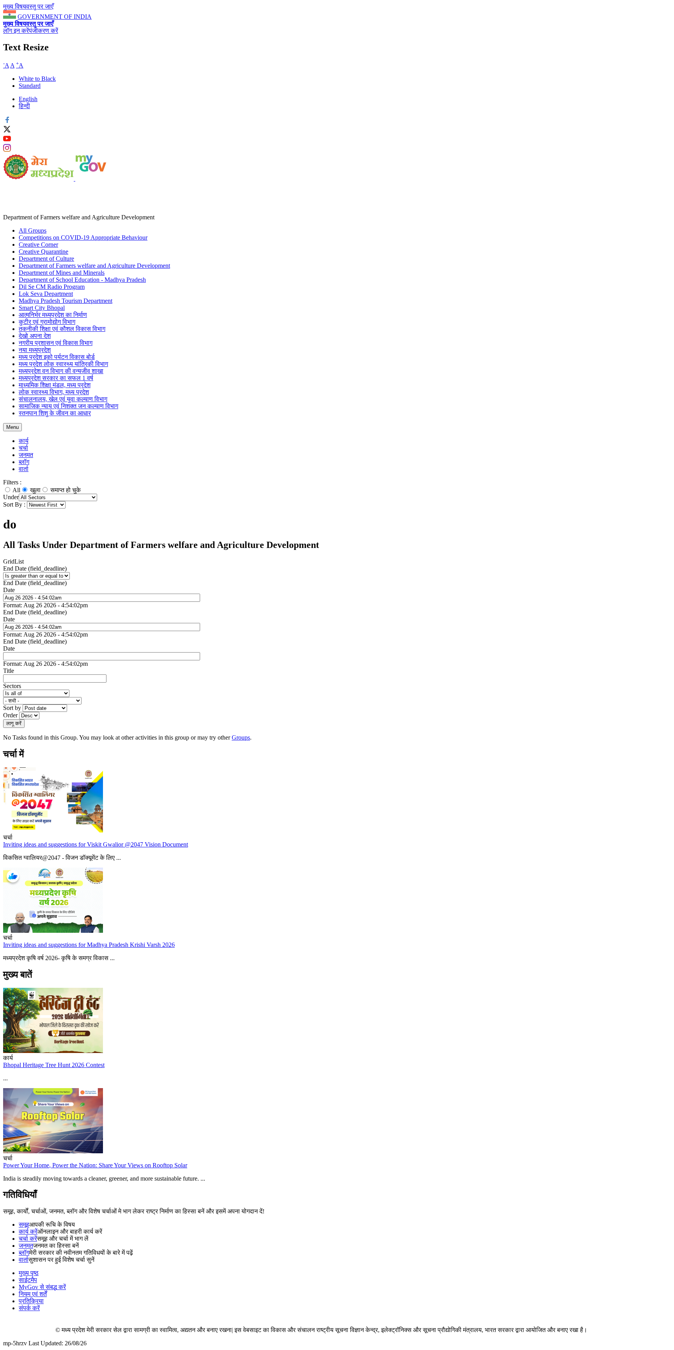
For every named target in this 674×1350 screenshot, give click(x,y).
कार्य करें (28, 1231)
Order (11, 715)
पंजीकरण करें (43, 30)
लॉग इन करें (16, 30)
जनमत (26, 455)
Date (9, 590)
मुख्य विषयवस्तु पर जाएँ (28, 6)
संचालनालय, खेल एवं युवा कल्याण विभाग (63, 399)
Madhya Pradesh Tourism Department (65, 300)
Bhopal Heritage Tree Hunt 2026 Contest (54, 1065)
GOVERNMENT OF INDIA (55, 16)
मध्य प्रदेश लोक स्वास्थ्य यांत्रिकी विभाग (63, 364)
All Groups (32, 230)
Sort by (13, 707)
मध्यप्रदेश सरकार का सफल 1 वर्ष (56, 378)
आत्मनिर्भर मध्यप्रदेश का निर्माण (53, 314)
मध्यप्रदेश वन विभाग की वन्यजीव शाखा (61, 371)
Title (8, 670)
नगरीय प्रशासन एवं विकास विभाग (55, 343)
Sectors (12, 686)
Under (11, 497)
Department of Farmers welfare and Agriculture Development (94, 265)
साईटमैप (28, 1280)
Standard (30, 85)
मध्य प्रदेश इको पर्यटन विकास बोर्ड (57, 357)
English (28, 99)
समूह (24, 1224)
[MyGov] (90, 178)
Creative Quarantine (43, 251)
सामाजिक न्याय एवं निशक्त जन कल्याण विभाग (68, 406)
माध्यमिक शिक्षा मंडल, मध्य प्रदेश (54, 385)
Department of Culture (46, 258)
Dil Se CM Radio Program (52, 286)
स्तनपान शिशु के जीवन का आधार (55, 413)
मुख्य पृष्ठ (29, 1273)
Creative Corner (38, 244)
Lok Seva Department (46, 293)
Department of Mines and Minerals (62, 272)
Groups (241, 737)
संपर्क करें (29, 1308)
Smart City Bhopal (42, 307)
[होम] (39, 178)
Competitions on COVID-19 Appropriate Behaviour (83, 237)
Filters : (12, 482)
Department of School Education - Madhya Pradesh (82, 279)
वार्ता (23, 469)
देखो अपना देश (35, 336)
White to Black (37, 78)
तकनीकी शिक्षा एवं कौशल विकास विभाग (62, 328)
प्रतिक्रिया (31, 1301)
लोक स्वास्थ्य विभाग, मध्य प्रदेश (54, 392)
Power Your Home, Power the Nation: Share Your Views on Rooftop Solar (95, 1165)
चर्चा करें (28, 1238)
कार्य (23, 441)
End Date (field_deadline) (35, 568)
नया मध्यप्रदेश (35, 350)
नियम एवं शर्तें (33, 1294)
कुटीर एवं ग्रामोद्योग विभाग (47, 321)
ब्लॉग (24, 462)
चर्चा (23, 448)
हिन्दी (24, 106)
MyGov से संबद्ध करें (42, 1287)
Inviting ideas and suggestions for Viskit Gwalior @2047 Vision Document (95, 844)
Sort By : (14, 504)
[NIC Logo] (29, 1330)
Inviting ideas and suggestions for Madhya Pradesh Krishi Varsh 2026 (89, 944)
